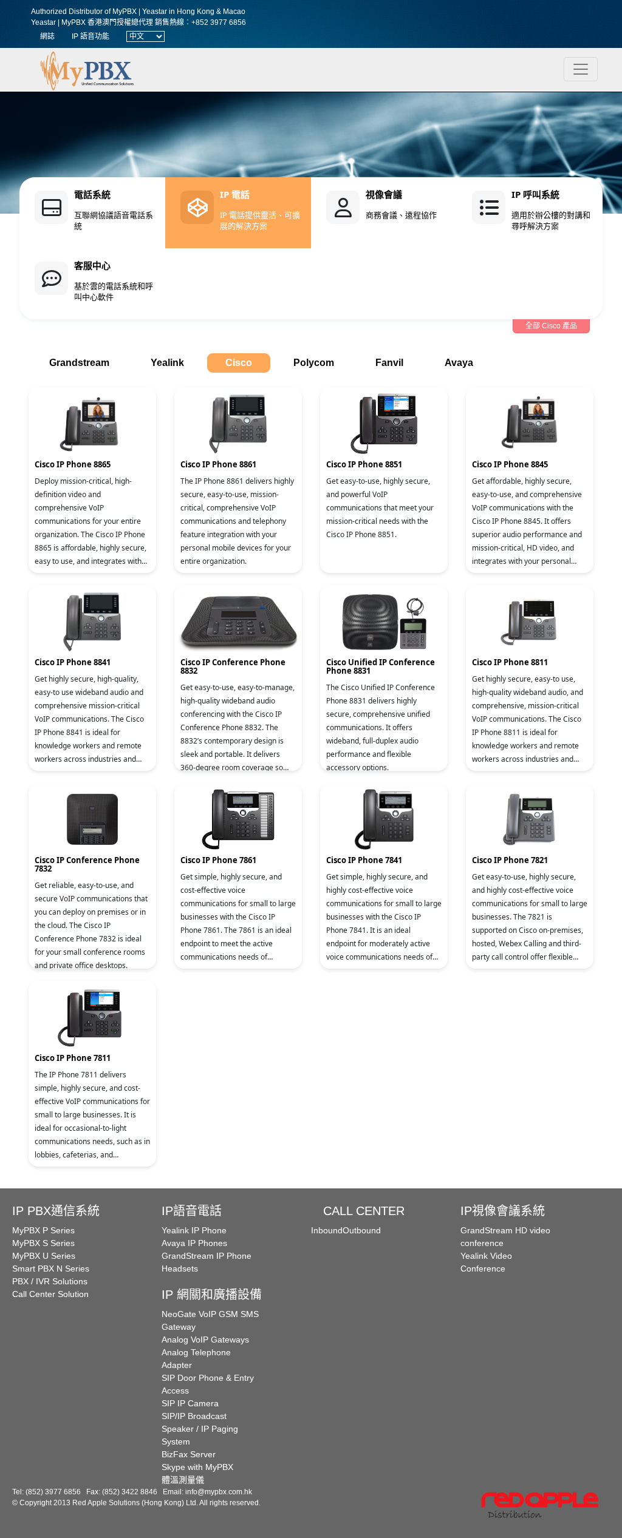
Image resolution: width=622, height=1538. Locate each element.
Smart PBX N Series (50, 1268)
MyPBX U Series (43, 1256)
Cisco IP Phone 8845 (510, 464)
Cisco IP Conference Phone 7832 (87, 864)
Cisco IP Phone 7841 (364, 860)
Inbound (327, 1230)
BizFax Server (189, 1454)
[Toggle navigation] (581, 69)
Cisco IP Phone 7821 (510, 860)
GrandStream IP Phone (206, 1256)
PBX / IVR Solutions (49, 1281)
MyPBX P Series (43, 1230)
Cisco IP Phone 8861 (218, 464)
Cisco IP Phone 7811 (73, 1058)
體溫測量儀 (183, 1480)
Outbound (362, 1230)
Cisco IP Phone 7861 (218, 860)
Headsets (180, 1268)
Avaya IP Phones (194, 1243)
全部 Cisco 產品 (551, 326)
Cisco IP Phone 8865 (73, 464)
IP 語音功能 (90, 36)
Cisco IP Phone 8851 (364, 464)
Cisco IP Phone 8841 (73, 662)
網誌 (47, 36)
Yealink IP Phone (194, 1230)
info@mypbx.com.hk (218, 1492)
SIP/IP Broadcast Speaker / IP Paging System (200, 1428)
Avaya (459, 362)
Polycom (313, 362)
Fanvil (389, 362)
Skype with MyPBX (197, 1467)
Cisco (238, 362)
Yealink (167, 362)
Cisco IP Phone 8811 (510, 662)
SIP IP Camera (190, 1403)
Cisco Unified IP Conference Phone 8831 (380, 666)
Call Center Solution (50, 1294)
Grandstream (79, 362)
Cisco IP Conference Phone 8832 (232, 666)
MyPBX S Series (43, 1243)
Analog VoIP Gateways (205, 1339)
